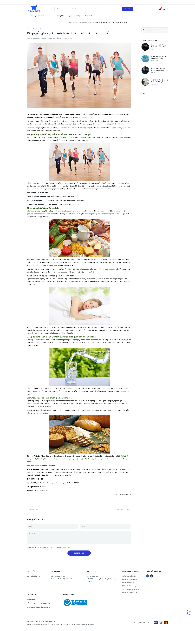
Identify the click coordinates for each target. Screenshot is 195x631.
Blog (69, 16)
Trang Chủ (60, 16)
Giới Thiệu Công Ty (33, 576)
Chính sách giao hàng (129, 579)
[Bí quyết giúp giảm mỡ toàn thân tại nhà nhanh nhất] (79, 75)
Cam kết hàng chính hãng (130, 589)
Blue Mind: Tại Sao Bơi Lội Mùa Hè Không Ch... (158, 57)
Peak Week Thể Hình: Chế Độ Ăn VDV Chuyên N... (159, 81)
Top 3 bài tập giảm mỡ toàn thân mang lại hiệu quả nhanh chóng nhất (56, 200)
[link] (189, 616)
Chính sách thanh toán (130, 592)
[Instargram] (151, 575)
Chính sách (88, 16)
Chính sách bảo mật (129, 576)
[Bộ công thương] (80, 602)
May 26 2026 (154, 49)
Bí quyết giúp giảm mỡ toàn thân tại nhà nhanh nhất (68, 33)
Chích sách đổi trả (128, 582)
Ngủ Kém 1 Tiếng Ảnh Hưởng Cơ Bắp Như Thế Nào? (159, 69)
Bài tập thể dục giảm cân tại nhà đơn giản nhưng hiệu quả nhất (54, 204)
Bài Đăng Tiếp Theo (123, 509)
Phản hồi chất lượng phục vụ (131, 586)
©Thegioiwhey (46, 621)
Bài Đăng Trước (34, 509)
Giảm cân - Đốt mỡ (47, 465)
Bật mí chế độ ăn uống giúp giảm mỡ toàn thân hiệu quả (51, 196)
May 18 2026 (154, 72)
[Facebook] (147, 575)
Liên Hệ (77, 16)
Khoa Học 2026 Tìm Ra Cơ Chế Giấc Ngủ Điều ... (159, 46)
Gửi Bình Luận (79, 553)
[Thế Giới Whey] (34, 8)
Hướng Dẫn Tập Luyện (83, 22)
